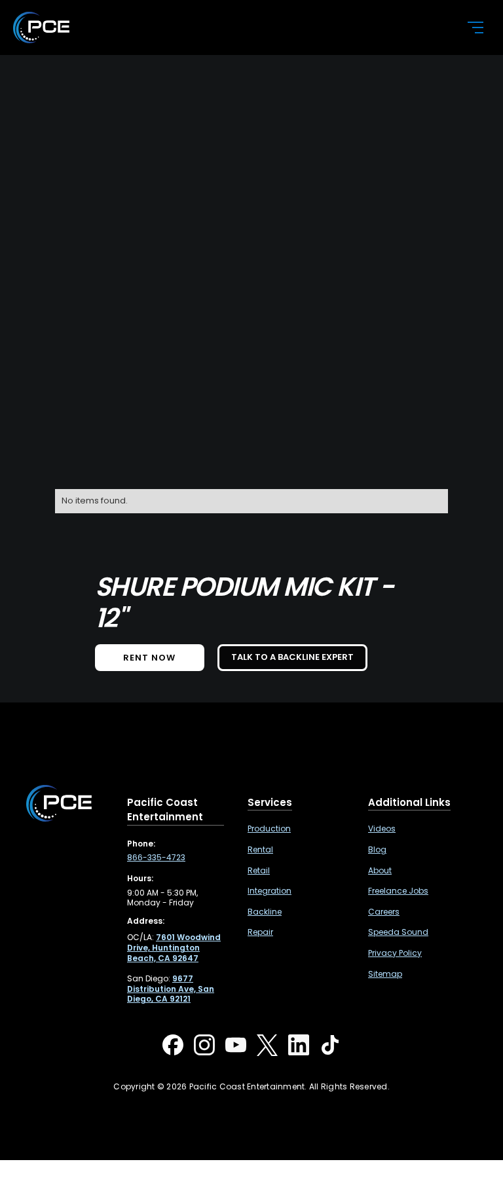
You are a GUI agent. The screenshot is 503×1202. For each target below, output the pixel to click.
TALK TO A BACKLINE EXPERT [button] (292, 657)
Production (269, 829)
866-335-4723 (156, 857)
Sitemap (385, 974)
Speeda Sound (398, 932)
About (380, 870)
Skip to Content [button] (58, 13)
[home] (229, 27)
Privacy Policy (395, 953)
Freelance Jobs (398, 891)
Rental (260, 850)
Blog (377, 850)
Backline (265, 912)
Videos (382, 829)
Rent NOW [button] (149, 657)
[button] (467, 27)
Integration (269, 891)
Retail (259, 870)
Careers (384, 912)
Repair (260, 932)
